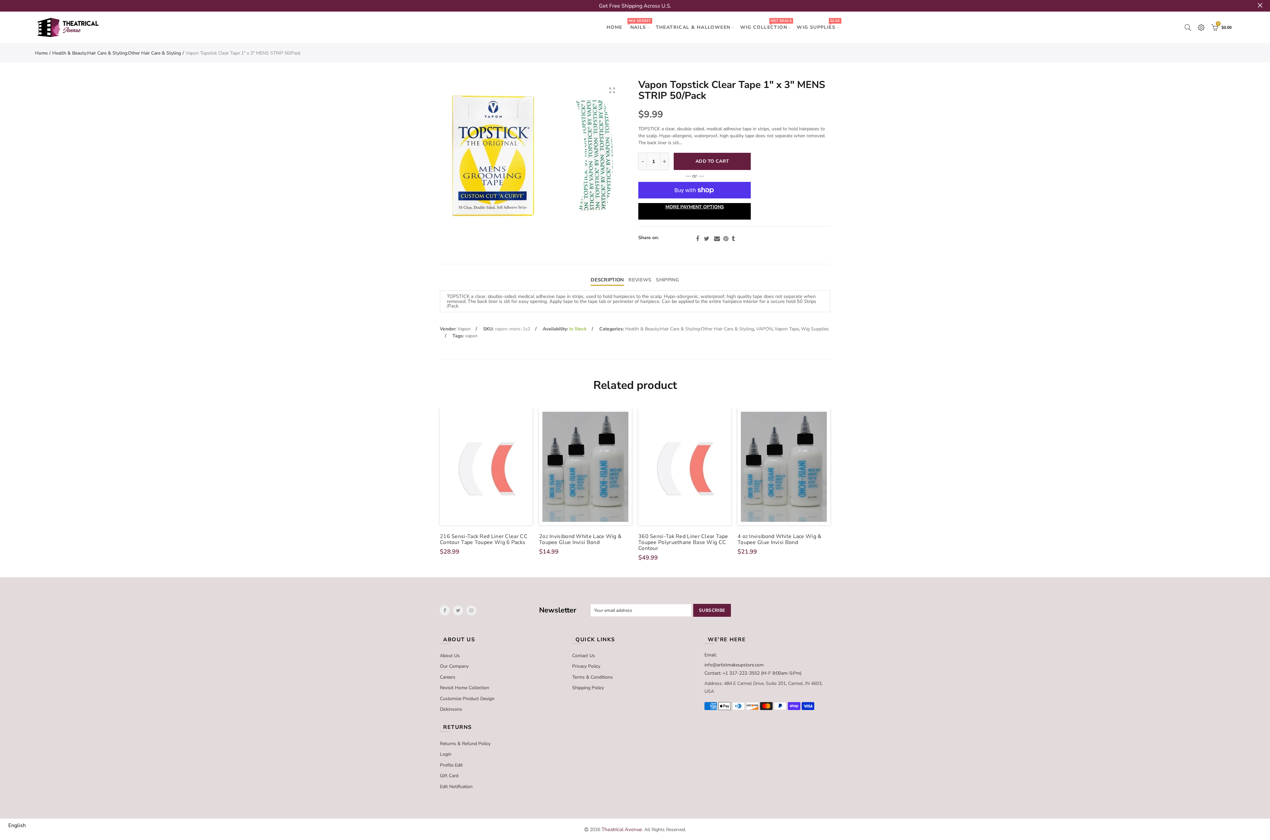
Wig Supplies (818, 24)
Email (717, 239)
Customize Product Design (467, 698)
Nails (640, 24)
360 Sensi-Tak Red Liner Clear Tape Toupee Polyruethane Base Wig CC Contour (683, 542)
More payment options (694, 207)
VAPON (764, 329)
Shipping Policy (588, 688)
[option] (532, 156)
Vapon (464, 329)
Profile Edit (451, 765)
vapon (471, 336)
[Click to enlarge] (612, 90)
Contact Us (583, 655)
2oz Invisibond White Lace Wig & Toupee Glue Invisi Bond (580, 539)
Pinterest (725, 239)
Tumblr (733, 239)
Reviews (639, 279)
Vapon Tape (787, 329)
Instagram (471, 610)
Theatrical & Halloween (693, 27)
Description (607, 279)
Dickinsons (451, 709)
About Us (450, 655)
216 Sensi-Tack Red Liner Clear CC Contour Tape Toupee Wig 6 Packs (484, 539)
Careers (447, 677)
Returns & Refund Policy (465, 743)
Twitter (706, 239)
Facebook (697, 239)
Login (445, 754)
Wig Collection (766, 24)
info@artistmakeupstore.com (734, 665)
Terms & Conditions (592, 677)
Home (41, 53)
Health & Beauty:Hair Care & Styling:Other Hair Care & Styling (116, 53)
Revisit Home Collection (464, 688)
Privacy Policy (586, 666)
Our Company (454, 666)
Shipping (667, 279)
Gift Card (449, 776)
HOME (614, 27)
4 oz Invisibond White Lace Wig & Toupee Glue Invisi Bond (780, 539)
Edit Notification (456, 786)
